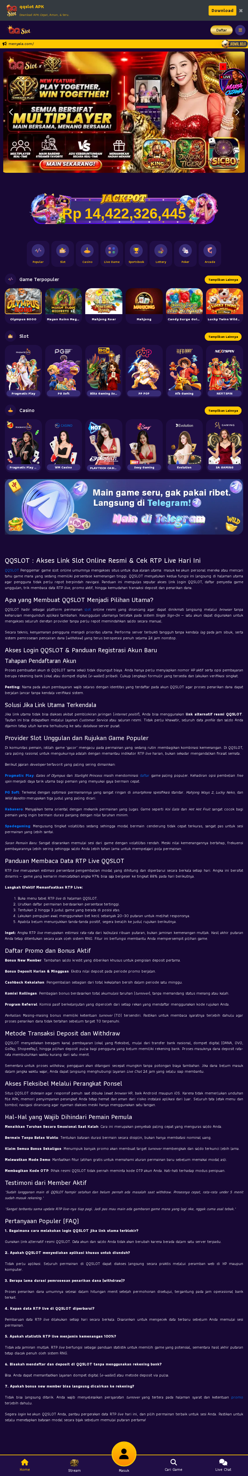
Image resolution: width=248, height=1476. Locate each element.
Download (222, 10)
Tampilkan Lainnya (223, 279)
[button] (237, 112)
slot (88, 609)
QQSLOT (12, 570)
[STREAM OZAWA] (233, 82)
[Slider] (124, 111)
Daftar (221, 30)
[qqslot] (17, 30)
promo (237, 1397)
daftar (145, 775)
